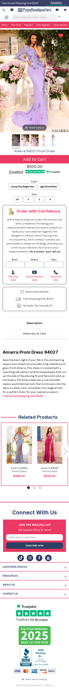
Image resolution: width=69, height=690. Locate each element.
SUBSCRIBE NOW (34, 545)
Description (34, 323)
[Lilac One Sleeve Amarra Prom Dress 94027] (16, 140)
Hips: (54, 259)
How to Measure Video (34, 278)
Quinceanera (60, 25)
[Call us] (4, 10)
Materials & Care (34, 333)
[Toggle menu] (8, 17)
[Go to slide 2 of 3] (34, 487)
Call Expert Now (56, 278)
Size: (34, 194)
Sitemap (48, 685)
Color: (34, 181)
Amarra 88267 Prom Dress (50, 469)
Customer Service (15, 566)
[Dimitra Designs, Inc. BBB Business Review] (34, 656)
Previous (4, 451)
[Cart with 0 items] (65, 10)
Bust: (15, 259)
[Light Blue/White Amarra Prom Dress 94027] (53, 140)
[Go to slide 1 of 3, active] (28, 487)
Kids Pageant (43, 25)
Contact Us (10, 593)
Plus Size (16, 25)
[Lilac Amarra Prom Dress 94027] (34, 140)
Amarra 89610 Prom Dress (19, 469)
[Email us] (12, 10)
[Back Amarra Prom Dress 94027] (25, 140)
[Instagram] (30, 558)
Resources (10, 575)
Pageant (28, 25)
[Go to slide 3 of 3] (40, 487)
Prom (4, 25)
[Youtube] (48, 558)
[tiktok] (20, 558)
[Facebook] (39, 558)
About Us (9, 584)
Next (65, 451)
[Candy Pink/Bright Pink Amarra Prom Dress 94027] (44, 140)
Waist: (35, 259)
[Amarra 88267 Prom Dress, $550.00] (49, 445)
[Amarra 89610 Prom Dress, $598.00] (19, 445)
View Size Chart (13, 278)
